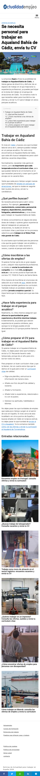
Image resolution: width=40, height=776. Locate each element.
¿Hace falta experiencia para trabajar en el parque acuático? (20, 122)
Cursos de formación (10, 728)
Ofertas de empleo (9, 23)
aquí (23, 283)
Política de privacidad (11, 749)
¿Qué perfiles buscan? (16, 114)
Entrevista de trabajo (11, 732)
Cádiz (13, 145)
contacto (6, 756)
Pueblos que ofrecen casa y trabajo (16, 735)
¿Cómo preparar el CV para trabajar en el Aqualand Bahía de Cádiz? (20, 126)
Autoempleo (7, 725)
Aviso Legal (7, 753)
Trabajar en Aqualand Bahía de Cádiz (18, 112)
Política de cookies (10, 746)
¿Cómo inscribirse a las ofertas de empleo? (19, 117)
